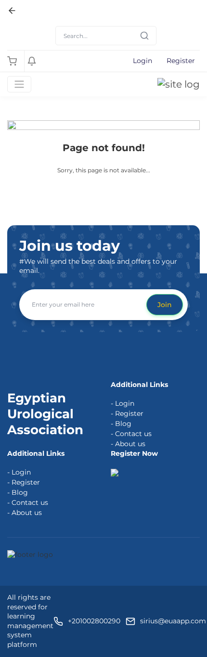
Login (142, 60)
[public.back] (12, 10)
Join (164, 304)
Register (181, 60)
